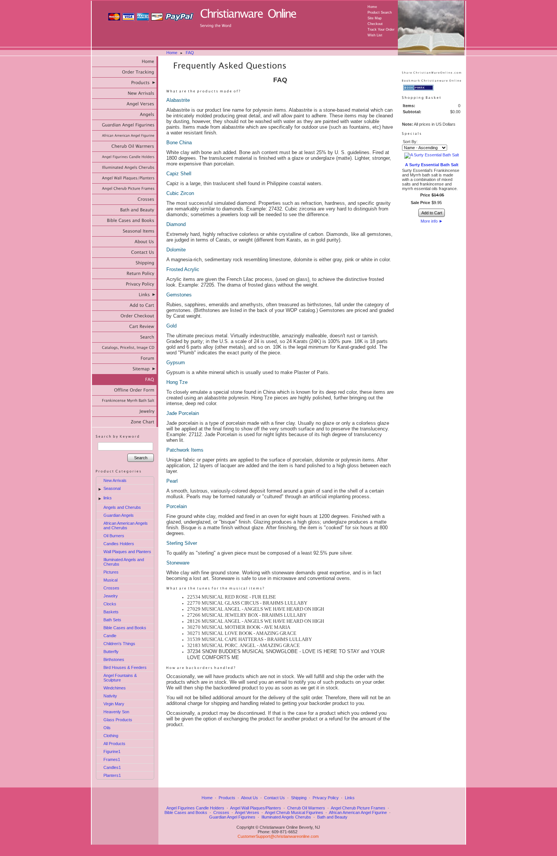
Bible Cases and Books (124, 627)
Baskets (111, 612)
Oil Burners (113, 535)
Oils (107, 727)
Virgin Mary (113, 704)
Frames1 (111, 759)
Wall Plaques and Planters (127, 551)
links (107, 498)
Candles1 (112, 767)
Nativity (110, 696)
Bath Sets (112, 619)
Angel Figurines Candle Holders (195, 808)
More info (432, 221)
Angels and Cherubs (122, 507)
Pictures (111, 572)
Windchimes (114, 688)
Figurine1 (111, 751)
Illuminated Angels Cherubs (286, 817)
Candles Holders (118, 543)
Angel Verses (247, 812)
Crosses (111, 588)
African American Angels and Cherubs (125, 525)
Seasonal (111, 488)
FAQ (190, 52)
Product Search (380, 12)
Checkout (375, 24)
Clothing (110, 735)
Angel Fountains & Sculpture (120, 677)
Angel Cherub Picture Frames (358, 808)
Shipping (299, 797)
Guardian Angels (118, 515)
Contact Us (274, 797)
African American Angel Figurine (358, 812)
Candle (109, 635)
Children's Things (119, 643)
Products (227, 797)
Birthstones (113, 659)
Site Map (375, 18)
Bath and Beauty (332, 817)
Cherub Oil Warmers (306, 808)
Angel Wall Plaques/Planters (255, 808)
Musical (110, 580)
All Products (114, 743)
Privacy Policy (326, 797)
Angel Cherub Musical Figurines (294, 812)
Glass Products (117, 719)
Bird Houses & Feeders (125, 667)
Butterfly (111, 651)
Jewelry (110, 596)
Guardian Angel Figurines (232, 817)
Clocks (109, 604)
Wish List (375, 35)
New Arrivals (115, 480)
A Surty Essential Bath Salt (431, 164)
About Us (249, 797)
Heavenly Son (116, 711)
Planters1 (112, 775)
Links (350, 797)
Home (372, 7)
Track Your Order (381, 29)
